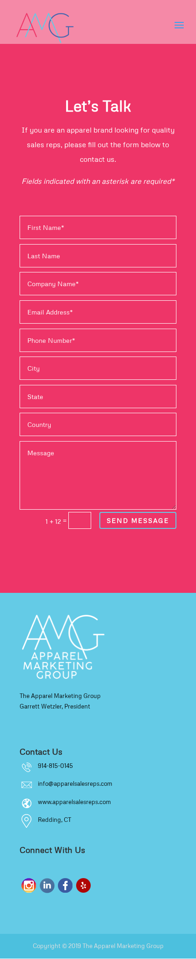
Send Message (138, 520)
